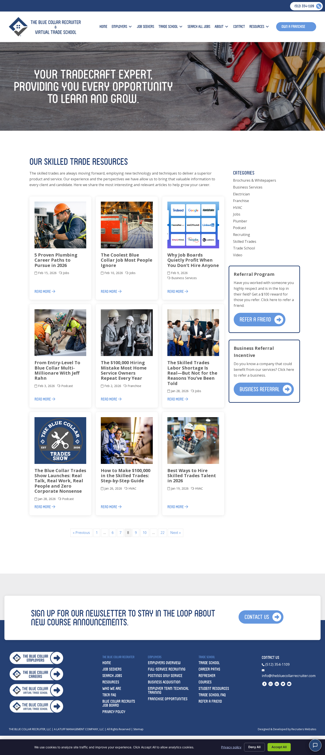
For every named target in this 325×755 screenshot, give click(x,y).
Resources (110, 682)
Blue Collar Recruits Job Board (118, 703)
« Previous (81, 532)
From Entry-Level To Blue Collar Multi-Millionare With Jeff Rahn (57, 370)
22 (162, 532)
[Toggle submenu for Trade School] (181, 26)
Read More (43, 291)
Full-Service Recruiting (166, 669)
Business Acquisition (164, 682)
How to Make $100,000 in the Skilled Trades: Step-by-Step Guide (125, 475)
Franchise (134, 386)
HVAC (132, 488)
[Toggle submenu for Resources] (267, 26)
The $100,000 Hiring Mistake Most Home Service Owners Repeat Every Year (124, 370)
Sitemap (138, 729)
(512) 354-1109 (277, 664)
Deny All (254, 747)
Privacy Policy (113, 712)
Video (237, 255)
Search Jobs (112, 675)
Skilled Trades (244, 241)
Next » (175, 532)
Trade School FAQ (212, 695)
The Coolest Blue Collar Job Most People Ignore (126, 260)
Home (106, 663)
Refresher (207, 675)
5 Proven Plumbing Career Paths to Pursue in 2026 (55, 260)
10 (145, 532)
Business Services (184, 278)
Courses (205, 682)
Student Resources (214, 688)
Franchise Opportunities (167, 699)
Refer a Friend (210, 701)
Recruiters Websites (303, 729)
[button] (259, 319)
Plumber (240, 221)
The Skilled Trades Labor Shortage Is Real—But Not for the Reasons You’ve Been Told (192, 373)
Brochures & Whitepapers (254, 180)
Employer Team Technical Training (168, 690)
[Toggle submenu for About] (226, 26)
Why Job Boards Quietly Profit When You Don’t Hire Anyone (193, 260)
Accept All (279, 747)
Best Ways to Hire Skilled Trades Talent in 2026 (191, 475)
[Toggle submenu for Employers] (130, 26)
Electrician (241, 194)
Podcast (67, 386)
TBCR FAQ (109, 695)
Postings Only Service (165, 675)
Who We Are (111, 688)
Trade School (244, 248)
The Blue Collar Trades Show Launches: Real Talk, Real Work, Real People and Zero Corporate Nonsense (60, 480)
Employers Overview (164, 663)
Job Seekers (112, 669)
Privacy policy (231, 747)
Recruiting (241, 234)
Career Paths (209, 669)
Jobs (66, 273)
